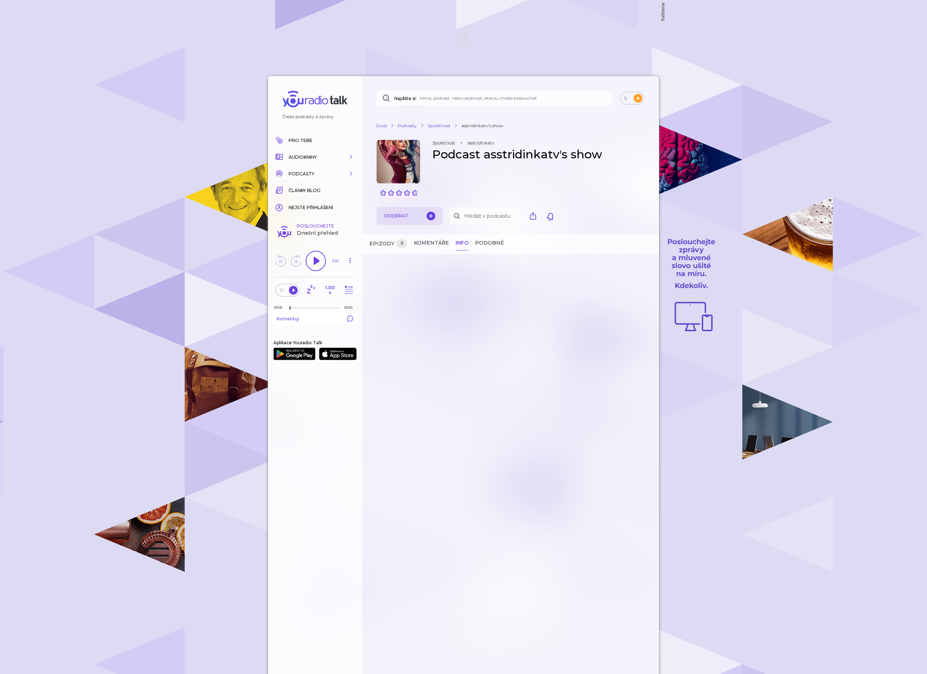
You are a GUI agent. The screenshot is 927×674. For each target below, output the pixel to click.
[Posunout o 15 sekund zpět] (280, 261)
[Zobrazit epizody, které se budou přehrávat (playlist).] (348, 290)
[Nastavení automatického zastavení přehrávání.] (311, 290)
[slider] (290, 308)
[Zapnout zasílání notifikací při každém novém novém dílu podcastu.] (550, 216)
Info (462, 243)
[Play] (315, 261)
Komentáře (431, 243)
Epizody (386, 243)
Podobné (489, 243)
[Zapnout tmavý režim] (632, 98)
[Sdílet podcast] (535, 216)
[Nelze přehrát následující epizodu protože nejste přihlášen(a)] (335, 261)
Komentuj (288, 318)
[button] (315, 157)
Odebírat (396, 216)
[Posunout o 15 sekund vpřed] (295, 261)
